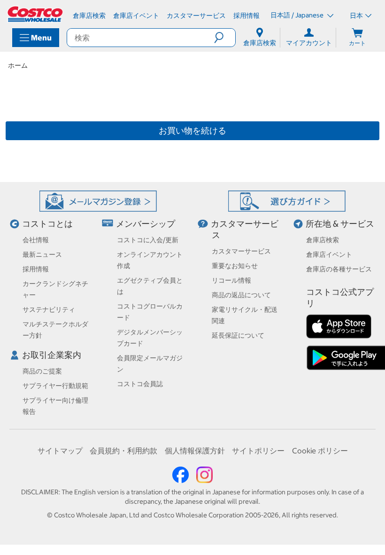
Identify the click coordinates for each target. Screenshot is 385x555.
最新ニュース (42, 254)
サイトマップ (60, 450)
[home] (35, 14)
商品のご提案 (42, 371)
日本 (356, 15)
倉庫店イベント (329, 254)
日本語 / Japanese (297, 15)
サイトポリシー (258, 450)
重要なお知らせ (235, 266)
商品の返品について (241, 295)
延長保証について (238, 335)
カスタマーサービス (241, 251)
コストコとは (47, 223)
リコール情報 (231, 280)
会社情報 (36, 240)
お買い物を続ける (192, 130)
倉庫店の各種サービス (339, 269)
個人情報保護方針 (195, 450)
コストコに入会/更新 (147, 240)
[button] (224, 38)
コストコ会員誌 (140, 384)
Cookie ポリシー (320, 450)
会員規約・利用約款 (123, 450)
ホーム (18, 65)
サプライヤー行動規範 (55, 385)
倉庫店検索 (322, 240)
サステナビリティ (49, 309)
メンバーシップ (145, 223)
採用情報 (36, 269)
